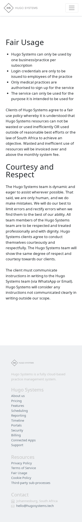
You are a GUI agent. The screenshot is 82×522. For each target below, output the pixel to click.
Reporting (18, 415)
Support (17, 445)
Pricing (16, 400)
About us (18, 395)
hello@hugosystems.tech (35, 505)
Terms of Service (23, 468)
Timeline (17, 420)
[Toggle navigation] (71, 7)
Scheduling (19, 410)
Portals (16, 425)
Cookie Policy (21, 477)
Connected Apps (23, 440)
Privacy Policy (21, 463)
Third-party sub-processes (30, 482)
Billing (16, 435)
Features (17, 405)
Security (17, 430)
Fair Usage (19, 473)
